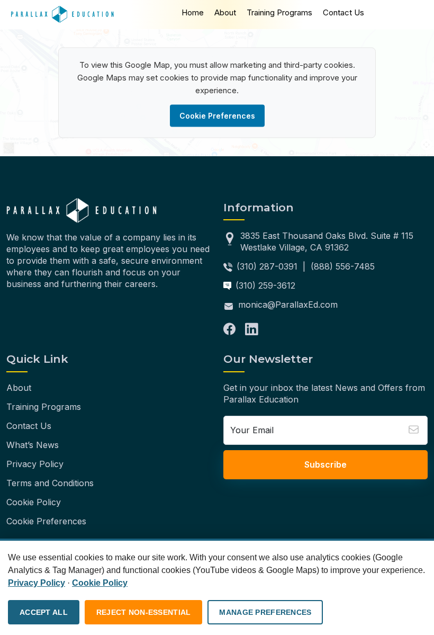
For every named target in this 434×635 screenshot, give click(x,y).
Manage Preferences (265, 612)
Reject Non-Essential (143, 612)
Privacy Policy (35, 464)
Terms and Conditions (50, 483)
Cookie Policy (33, 502)
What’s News (32, 445)
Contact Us (343, 12)
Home (193, 12)
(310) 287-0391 (267, 266)
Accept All (44, 612)
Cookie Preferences (217, 115)
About (225, 12)
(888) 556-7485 (343, 266)
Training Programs (279, 12)
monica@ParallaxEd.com (288, 304)
